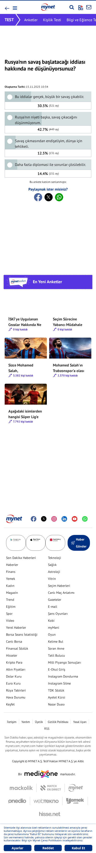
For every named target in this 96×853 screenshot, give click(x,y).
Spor (9, 613)
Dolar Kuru (14, 676)
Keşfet (10, 704)
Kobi (51, 620)
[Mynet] (75, 788)
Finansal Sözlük (17, 648)
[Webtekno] (46, 801)
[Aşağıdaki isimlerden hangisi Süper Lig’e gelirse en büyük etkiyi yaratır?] (26, 394)
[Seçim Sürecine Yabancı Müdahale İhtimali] (70, 302)
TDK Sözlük (56, 690)
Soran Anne (56, 648)
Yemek (10, 579)
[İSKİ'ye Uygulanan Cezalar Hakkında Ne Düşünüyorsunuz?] (26, 302)
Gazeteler (54, 600)
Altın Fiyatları (15, 669)
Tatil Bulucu (56, 655)
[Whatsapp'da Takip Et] (85, 519)
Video (10, 620)
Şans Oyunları (58, 613)
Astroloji (54, 572)
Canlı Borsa (14, 641)
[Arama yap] (72, 7)
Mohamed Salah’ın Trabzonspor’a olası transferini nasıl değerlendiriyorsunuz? (70, 368)
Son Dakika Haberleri (21, 558)
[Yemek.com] (75, 801)
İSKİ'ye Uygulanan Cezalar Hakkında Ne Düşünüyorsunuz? (24, 322)
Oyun (52, 634)
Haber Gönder (81, 542)
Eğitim (10, 606)
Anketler (31, 19)
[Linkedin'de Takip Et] (64, 519)
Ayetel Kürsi (56, 697)
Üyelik (39, 722)
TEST (9, 19)
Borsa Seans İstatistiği (22, 634)
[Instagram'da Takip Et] (54, 519)
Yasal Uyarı (79, 722)
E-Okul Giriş (56, 669)
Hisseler (11, 655)
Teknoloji (54, 558)
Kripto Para (14, 662)
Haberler (12, 565)
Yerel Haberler (16, 627)
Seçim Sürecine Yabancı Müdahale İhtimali (67, 322)
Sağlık (52, 565)
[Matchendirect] (51, 788)
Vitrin (52, 579)
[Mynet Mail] (88, 7)
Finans (10, 572)
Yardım (25, 722)
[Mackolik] (23, 788)
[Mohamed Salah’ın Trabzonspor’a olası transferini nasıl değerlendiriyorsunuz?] (70, 348)
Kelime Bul (55, 641)
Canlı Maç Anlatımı (61, 593)
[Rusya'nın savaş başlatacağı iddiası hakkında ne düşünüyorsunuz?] (38, 197)
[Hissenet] (48, 814)
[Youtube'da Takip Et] (74, 519)
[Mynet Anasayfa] (48, 7)
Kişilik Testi (52, 19)
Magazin (12, 593)
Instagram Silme (59, 683)
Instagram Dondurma (63, 676)
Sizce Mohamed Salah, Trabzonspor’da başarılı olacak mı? (23, 368)
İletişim (12, 722)
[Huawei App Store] (55, 543)
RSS (46, 729)
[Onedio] (19, 801)
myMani (53, 627)
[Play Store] (16, 543)
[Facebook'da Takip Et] (33, 519)
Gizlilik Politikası (58, 722)
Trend (10, 600)
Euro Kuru (13, 683)
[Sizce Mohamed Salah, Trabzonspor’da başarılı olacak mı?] (26, 348)
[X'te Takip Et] (44, 519)
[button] (14, 8)
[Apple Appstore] (36, 543)
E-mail (52, 606)
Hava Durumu (15, 697)
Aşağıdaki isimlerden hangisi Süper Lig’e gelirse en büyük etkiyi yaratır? (25, 414)
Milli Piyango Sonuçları (64, 662)
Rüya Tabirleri (16, 690)
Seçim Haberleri (59, 586)
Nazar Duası (56, 704)
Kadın (10, 586)
